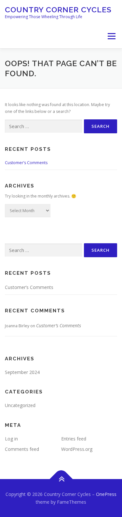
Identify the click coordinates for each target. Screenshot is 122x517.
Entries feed (73, 439)
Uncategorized (20, 405)
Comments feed (22, 449)
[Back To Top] (61, 478)
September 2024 (22, 372)
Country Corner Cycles (58, 9)
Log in (11, 439)
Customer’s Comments (26, 162)
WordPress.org (76, 449)
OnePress (106, 494)
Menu (111, 36)
